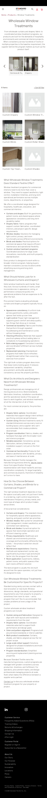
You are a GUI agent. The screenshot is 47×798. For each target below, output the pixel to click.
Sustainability (10, 764)
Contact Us (9, 734)
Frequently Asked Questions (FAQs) (19, 721)
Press (7, 774)
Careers (8, 777)
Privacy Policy (9, 786)
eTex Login (9, 737)
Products (12, 15)
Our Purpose (10, 761)
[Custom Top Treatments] (12, 157)
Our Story (9, 757)
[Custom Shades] (35, 157)
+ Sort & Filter (39, 87)
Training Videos (11, 724)
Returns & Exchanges (14, 727)
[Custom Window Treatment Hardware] (35, 103)
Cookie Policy (19, 786)
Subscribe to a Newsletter (16, 748)
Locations (9, 770)
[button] (37, 9)
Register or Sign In (12, 745)
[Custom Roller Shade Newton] (35, 130)
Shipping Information (13, 730)
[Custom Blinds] (12, 130)
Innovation (9, 767)
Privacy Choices (30, 786)
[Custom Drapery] (12, 103)
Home (3, 15)
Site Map (26, 787)
